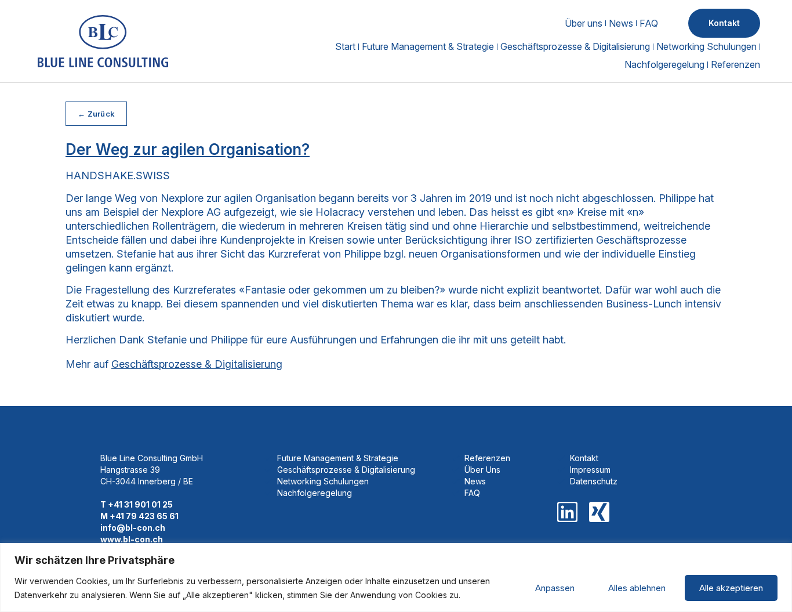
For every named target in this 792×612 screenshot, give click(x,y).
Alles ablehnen (637, 587)
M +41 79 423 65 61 (139, 516)
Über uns (583, 23)
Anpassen (555, 587)
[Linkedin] (567, 512)
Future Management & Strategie (428, 46)
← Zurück (96, 113)
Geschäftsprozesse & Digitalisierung (575, 46)
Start (345, 46)
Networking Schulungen (706, 46)
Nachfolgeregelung (664, 64)
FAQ (649, 23)
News (621, 23)
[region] (396, 577)
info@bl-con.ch (132, 528)
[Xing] (599, 512)
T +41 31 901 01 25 (136, 504)
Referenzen (735, 64)
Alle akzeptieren (731, 587)
